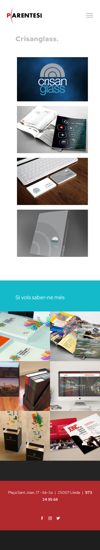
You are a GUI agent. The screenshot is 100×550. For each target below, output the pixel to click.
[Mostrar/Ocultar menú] (89, 15)
